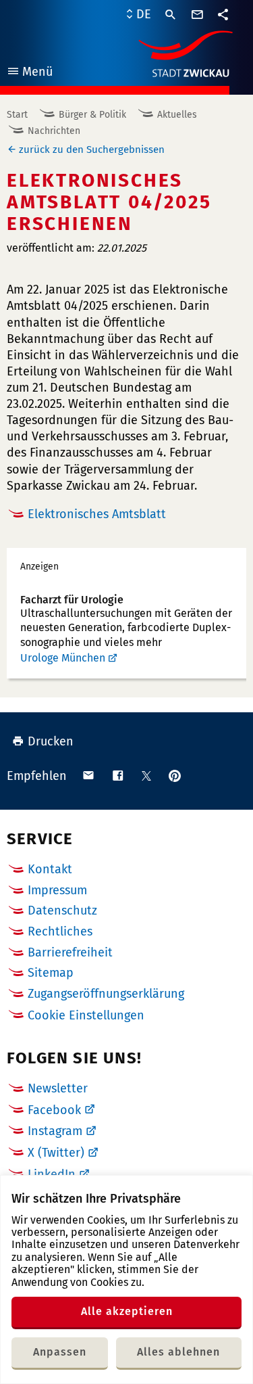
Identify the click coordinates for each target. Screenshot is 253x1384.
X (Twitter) (56, 1152)
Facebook (54, 1110)
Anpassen (59, 1351)
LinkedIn (52, 1174)
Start (17, 114)
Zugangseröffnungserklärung (106, 993)
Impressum (57, 890)
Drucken (51, 741)
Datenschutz (62, 910)
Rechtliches (60, 931)
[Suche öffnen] (170, 14)
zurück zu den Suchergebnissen (92, 149)
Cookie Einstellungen (86, 1016)
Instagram (55, 1131)
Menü (29, 73)
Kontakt (50, 869)
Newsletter (58, 1088)
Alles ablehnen (178, 1351)
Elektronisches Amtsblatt (97, 514)
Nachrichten (54, 131)
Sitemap (51, 972)
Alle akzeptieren (127, 1311)
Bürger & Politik (92, 114)
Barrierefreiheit (70, 952)
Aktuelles (177, 114)
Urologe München (62, 657)
